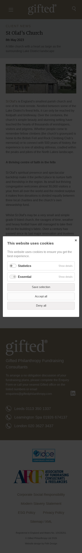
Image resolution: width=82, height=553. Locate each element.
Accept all (41, 296)
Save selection (41, 287)
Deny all (41, 305)
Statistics (24, 265)
